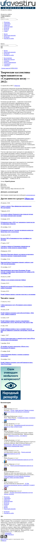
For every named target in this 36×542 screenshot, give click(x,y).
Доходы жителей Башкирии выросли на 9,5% (17, 452)
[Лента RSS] (5, 537)
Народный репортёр (10, 35)
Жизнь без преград (9, 59)
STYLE (4, 539)
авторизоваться (30, 195)
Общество (7, 25)
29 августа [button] (4, 10)
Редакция (6, 37)
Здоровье (6, 61)
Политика (7, 22)
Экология (6, 65)
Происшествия (8, 26)
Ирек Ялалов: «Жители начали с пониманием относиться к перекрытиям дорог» (17, 445)
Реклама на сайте (9, 38)
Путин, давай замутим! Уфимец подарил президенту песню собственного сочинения (19, 411)
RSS (16, 68)
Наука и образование (10, 62)
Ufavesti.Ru (8, 533)
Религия (6, 29)
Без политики (8, 58)
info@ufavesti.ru (9, 534)
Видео (6, 34)
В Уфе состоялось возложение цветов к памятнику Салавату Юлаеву (19, 485)
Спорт (6, 31)
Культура (6, 28)
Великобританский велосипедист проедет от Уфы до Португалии (18, 426)
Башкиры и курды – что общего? (17, 435)
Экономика (7, 23)
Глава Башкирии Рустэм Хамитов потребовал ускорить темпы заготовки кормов (17, 476)
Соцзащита (7, 64)
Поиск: (3, 17)
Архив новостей (6, 68)
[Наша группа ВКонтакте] (2, 537)
